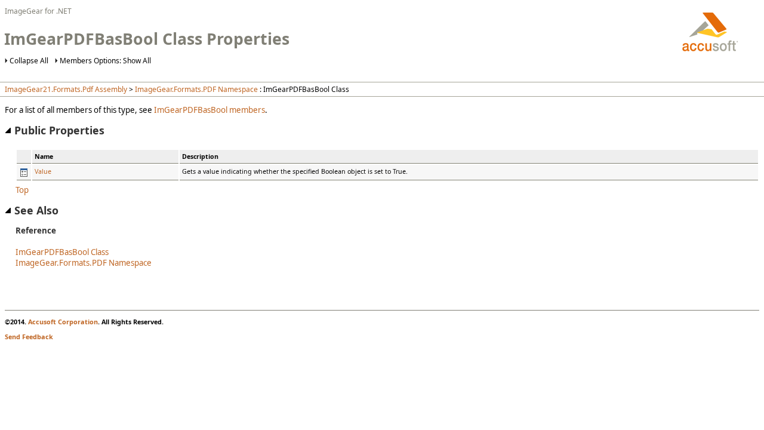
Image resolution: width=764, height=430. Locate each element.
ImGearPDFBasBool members (209, 110)
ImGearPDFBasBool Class (62, 252)
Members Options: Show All (105, 61)
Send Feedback (29, 336)
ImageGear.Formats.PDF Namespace (196, 89)
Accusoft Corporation (63, 321)
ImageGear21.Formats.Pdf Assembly (66, 89)
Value (43, 171)
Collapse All (29, 61)
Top (22, 190)
